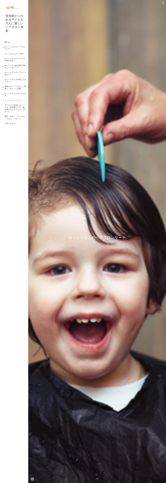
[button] (163, 3)
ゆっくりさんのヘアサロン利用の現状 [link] (15, 59)
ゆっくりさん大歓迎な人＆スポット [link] (15, 80)
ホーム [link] (7, 42)
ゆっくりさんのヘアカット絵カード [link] (15, 73)
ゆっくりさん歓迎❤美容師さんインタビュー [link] (15, 66)
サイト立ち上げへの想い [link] (14, 54)
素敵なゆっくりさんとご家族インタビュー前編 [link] (15, 87)
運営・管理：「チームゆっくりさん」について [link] (15, 117)
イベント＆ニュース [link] (13, 100)
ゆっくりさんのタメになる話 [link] (15, 94)
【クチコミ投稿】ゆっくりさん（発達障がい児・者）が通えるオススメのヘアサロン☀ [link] (15, 108)
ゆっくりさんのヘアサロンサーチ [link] (15, 48)
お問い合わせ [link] (10, 123)
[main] (97, 241)
